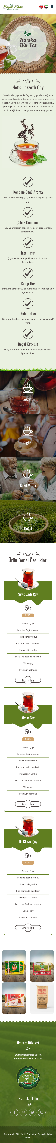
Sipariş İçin (28, 680)
